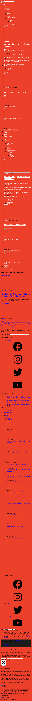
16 (7, 412)
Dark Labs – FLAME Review (15, 92)
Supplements (7, 8)
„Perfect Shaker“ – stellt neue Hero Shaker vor (17, 464)
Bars (11, 20)
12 (11, 410)
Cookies (11, 22)
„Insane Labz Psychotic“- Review (14, 515)
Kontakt (5, 644)
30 (7, 415)
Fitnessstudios (10, 66)
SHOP (5, 135)
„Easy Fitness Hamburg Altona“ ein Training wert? (19, 503)
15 (5, 412)
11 (10, 410)
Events (5, 131)
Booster (8, 12)
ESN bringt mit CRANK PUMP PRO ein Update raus (16, 60)
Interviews (6, 132)
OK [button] (9, 659)
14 (4, 412)
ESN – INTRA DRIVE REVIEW (12, 118)
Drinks (8, 14)
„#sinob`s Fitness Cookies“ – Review (15, 526)
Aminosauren (10, 10)
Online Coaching (8, 136)
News (8, 9)
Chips (11, 21)
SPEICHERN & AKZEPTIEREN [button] (9, 699)
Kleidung (9, 68)
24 (8, 413)
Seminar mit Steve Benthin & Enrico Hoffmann (18, 396)
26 (11, 413)
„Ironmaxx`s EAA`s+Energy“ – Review (16, 538)
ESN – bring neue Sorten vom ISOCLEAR (14, 64)
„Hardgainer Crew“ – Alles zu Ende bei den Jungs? (19, 431)
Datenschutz (6, 645)
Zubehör (9, 71)
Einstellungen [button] (4, 659)
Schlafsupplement (11, 17)
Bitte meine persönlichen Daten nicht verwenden (12, 658)
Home (5, 6)
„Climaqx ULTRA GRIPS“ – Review (12, 130)
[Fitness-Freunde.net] (6, 2)
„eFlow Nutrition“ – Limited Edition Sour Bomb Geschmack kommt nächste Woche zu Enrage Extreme (16, 324)
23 (7, 413)
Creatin (8, 13)
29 (5, 415)
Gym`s (5, 134)
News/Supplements (5, 275)
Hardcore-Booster (5, 303)
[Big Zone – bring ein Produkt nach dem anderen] (17, 39)
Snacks (8, 18)
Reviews (6, 65)
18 (10, 412)
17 (8, 412)
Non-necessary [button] (4, 695)
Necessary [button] (3, 683)
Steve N (7, 41)
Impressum (6, 646)
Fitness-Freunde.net (18, 640)
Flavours (12, 24)
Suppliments (9, 419)
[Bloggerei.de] (7, 564)
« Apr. (5, 416)
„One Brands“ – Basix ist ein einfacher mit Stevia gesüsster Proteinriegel (15, 295)
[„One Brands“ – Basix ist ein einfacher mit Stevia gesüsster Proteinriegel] (14, 289)
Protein (8, 16)
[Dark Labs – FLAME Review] (17, 86)
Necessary (4, 685)
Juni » (8, 416)
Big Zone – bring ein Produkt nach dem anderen (18, 404)
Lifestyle (9, 418)
